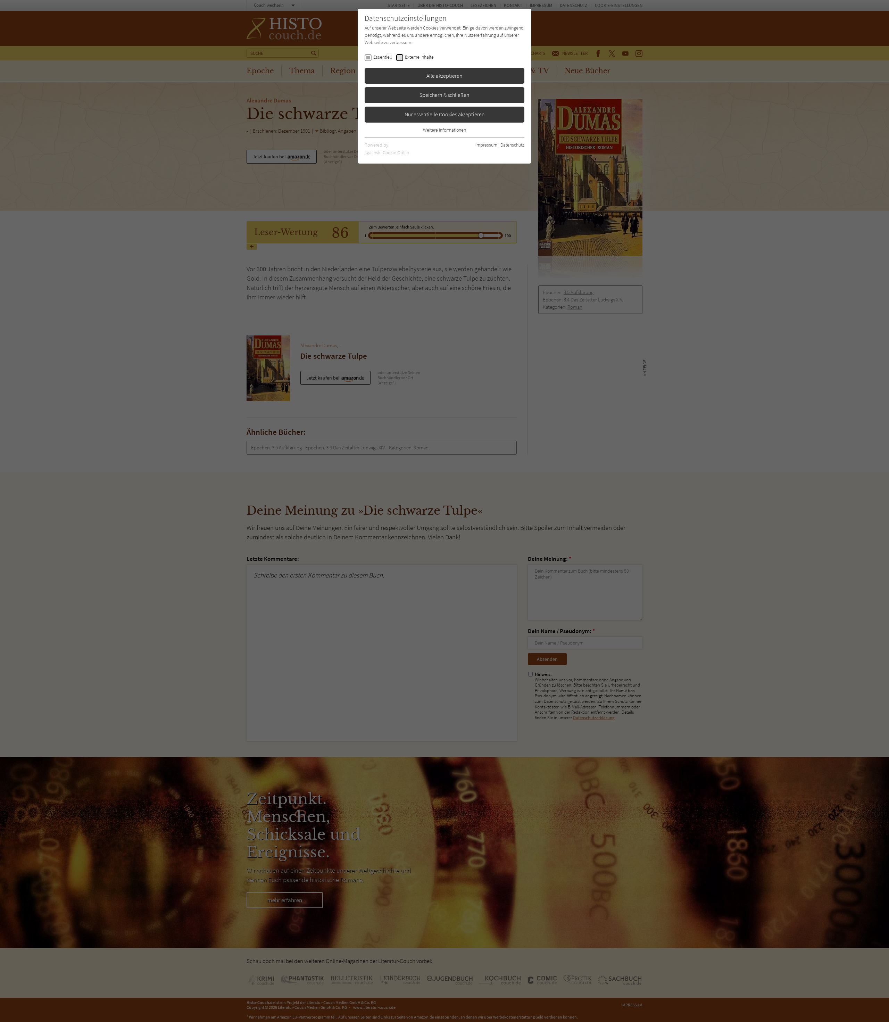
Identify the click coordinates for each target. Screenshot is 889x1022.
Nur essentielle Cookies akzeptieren (445, 114)
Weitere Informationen (444, 130)
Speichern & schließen (444, 94)
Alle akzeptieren (444, 75)
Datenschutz (512, 145)
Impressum (486, 145)
